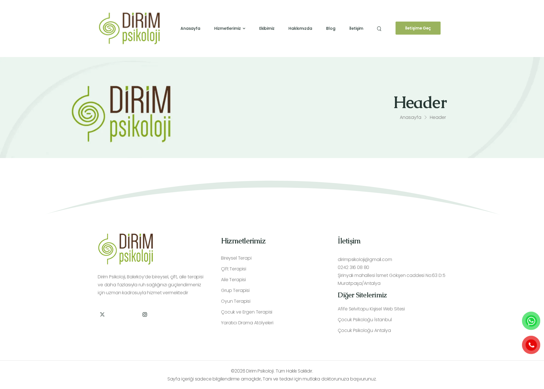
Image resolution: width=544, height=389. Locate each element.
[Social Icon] (102, 314)
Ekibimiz (267, 28)
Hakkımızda (300, 28)
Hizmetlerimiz (227, 28)
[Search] (380, 28)
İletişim (356, 28)
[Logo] (129, 28)
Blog (330, 28)
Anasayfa (190, 28)
